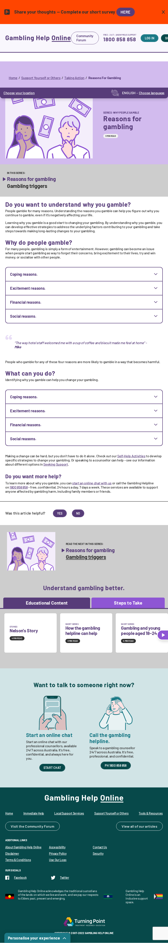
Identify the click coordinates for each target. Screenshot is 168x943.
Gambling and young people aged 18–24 (140, 630)
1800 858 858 (119, 39)
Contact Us (100, 847)
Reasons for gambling (31, 179)
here (126, 12)
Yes (60, 513)
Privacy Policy (58, 853)
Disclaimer (12, 853)
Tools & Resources (151, 813)
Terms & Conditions (18, 860)
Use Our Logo (57, 860)
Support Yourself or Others (41, 78)
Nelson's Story (24, 630)
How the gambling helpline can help (82, 630)
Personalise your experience (34, 938)
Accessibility (57, 847)
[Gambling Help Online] (38, 38)
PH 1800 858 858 (115, 765)
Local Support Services (69, 813)
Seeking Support (55, 464)
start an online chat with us (92, 483)
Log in (149, 38)
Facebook (20, 877)
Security (98, 853)
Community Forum (84, 38)
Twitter (64, 877)
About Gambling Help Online (23, 847)
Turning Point (84, 921)
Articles (151, 826)
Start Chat (52, 768)
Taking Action (74, 78)
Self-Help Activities (131, 456)
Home (13, 78)
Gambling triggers (27, 186)
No (78, 513)
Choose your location (19, 93)
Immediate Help (33, 813)
